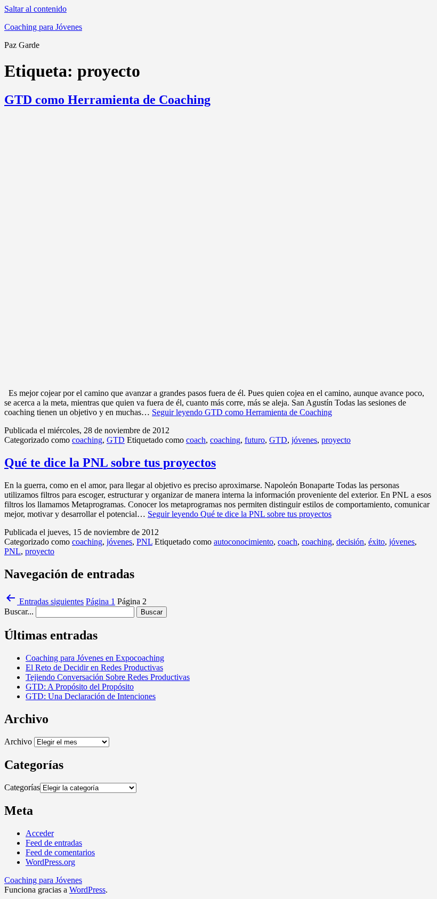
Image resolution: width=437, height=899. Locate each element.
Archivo (18, 741)
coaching (87, 439)
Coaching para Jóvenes (43, 26)
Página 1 (100, 601)
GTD (116, 439)
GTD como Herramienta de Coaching (107, 100)
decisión (350, 541)
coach (196, 439)
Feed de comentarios (60, 852)
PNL (144, 541)
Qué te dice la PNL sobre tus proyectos (110, 462)
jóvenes (304, 439)
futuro (255, 439)
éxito (376, 541)
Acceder (40, 833)
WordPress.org (50, 861)
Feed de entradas (54, 842)
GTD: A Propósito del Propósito (80, 686)
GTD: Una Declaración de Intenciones (91, 696)
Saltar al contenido (35, 8)
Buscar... (19, 611)
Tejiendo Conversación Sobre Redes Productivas (108, 677)
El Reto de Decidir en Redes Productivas (94, 667)
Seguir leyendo (242, 412)
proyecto (336, 439)
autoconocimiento (243, 541)
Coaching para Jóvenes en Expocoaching (95, 657)
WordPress (87, 889)
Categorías (22, 787)
